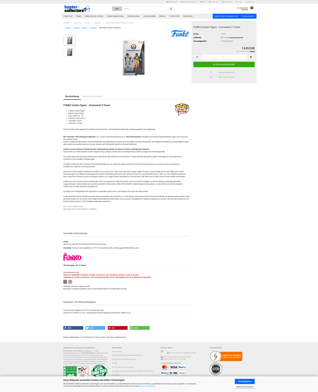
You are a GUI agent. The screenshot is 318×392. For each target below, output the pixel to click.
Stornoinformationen (189, 2)
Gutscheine (214, 2)
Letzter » (93, 28)
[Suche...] (171, 9)
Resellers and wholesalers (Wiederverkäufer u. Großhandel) (133, 371)
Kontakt (116, 375)
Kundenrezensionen (93, 96)
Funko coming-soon (115, 16)
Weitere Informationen (244, 387)
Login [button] (239, 2)
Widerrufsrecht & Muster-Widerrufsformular (128, 355)
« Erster (68, 28)
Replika (162, 16)
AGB (115, 363)
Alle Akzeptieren (244, 381)
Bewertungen (172, 2)
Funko (78, 16)
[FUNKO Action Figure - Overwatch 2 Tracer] (133, 58)
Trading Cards (133, 16)
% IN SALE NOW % (248, 16)
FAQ (203, 2)
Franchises (188, 16)
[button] (227, 2)
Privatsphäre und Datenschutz (124, 367)
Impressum (118, 351)
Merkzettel (251, 2)
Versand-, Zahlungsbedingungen (125, 359)
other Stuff (174, 16)
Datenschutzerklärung (147, 386)
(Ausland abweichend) (236, 38)
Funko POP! (67, 16)
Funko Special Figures (94, 16)
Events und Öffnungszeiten (226, 16)
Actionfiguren (149, 16)
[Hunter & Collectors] (85, 9)
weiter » (85, 28)
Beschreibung (72, 96)
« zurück (76, 28)
